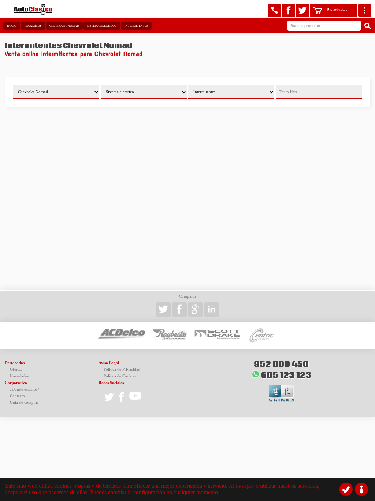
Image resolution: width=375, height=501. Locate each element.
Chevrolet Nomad (64, 26)
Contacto (17, 396)
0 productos (337, 9)
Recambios (33, 26)
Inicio (11, 26)
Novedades (19, 376)
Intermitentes (136, 26)
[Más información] (361, 489)
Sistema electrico (101, 26)
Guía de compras (24, 403)
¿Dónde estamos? (24, 389)
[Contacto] (274, 10)
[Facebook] (288, 10)
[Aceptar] (346, 489)
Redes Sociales (111, 383)
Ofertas (16, 369)
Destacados (15, 363)
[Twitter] (302, 10)
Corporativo (16, 383)
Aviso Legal (109, 363)
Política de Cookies (120, 376)
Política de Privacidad (122, 369)
